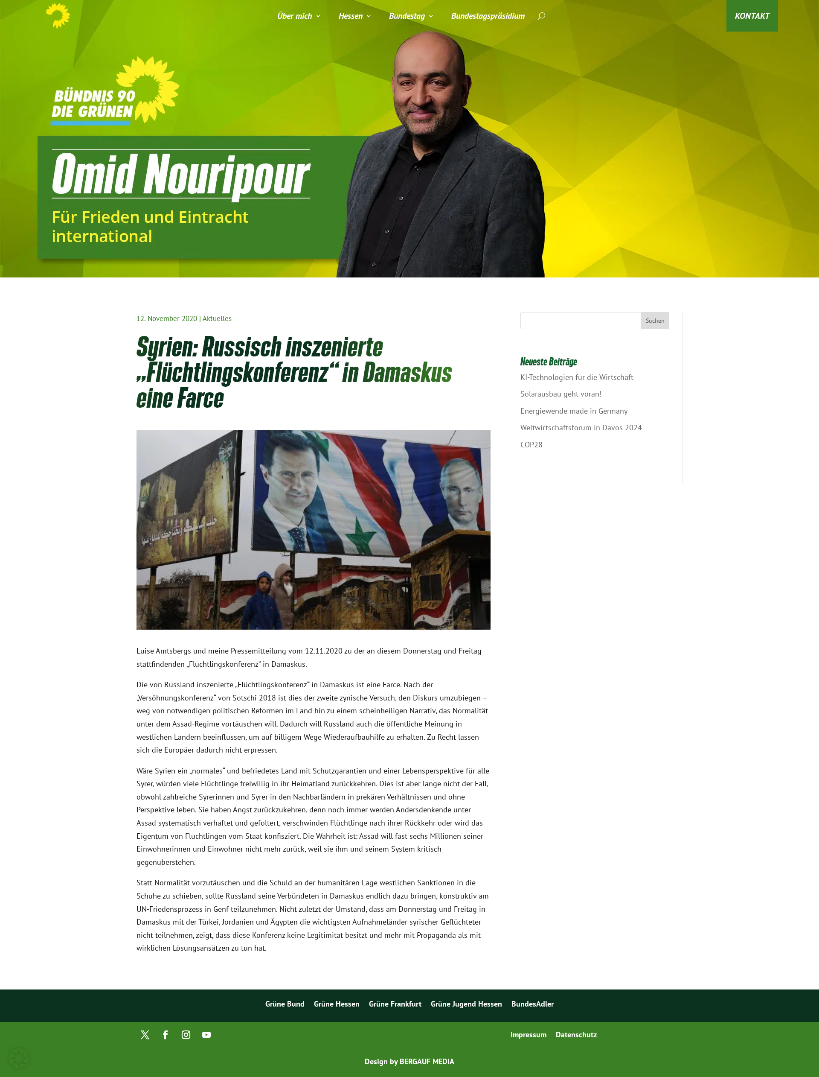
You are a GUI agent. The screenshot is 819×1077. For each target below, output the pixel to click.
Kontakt (752, 15)
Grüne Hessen (337, 1005)
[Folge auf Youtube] (206, 1034)
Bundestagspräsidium (488, 15)
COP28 (531, 444)
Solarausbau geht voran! (560, 394)
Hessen (351, 15)
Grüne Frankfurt (395, 1005)
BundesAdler (532, 1005)
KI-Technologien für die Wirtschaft (576, 377)
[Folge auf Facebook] (165, 1034)
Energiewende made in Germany (573, 411)
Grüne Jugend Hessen (466, 1005)
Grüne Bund (285, 1005)
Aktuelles (217, 318)
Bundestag (407, 15)
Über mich (294, 15)
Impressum (528, 1035)
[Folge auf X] (145, 1034)
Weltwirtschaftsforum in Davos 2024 (581, 427)
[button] (19, 1058)
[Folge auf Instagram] (186, 1034)
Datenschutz (576, 1035)
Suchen (655, 320)
